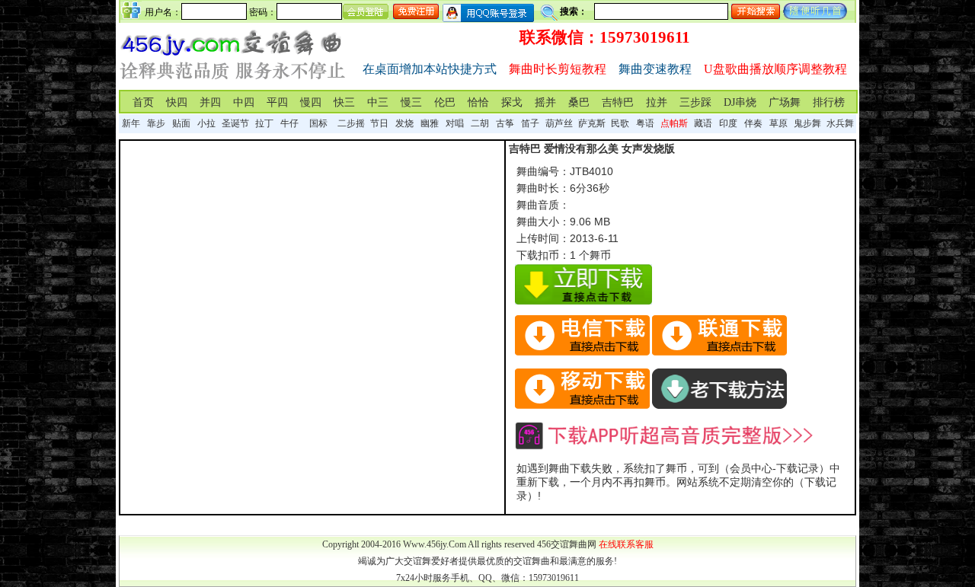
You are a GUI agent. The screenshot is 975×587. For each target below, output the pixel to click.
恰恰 (478, 102)
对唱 (455, 123)
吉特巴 (618, 102)
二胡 (480, 123)
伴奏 (753, 123)
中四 (243, 102)
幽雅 (429, 123)
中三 (377, 102)
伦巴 (445, 102)
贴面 (181, 123)
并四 (210, 102)
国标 (318, 123)
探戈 (512, 102)
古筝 (505, 123)
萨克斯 (592, 123)
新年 (131, 123)
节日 (379, 123)
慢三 (411, 102)
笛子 (530, 123)
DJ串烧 (740, 102)
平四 (277, 102)
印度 (728, 123)
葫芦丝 (559, 123)
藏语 (703, 123)
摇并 (545, 102)
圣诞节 (235, 123)
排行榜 (829, 102)
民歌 (620, 123)
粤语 (645, 123)
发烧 (404, 123)
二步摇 (351, 123)
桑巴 (579, 102)
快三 (344, 102)
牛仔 (289, 123)
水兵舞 (840, 123)
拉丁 (264, 123)
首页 (143, 102)
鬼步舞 (807, 123)
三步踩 (695, 102)
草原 (778, 123)
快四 (176, 102)
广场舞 (785, 102)
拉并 (656, 102)
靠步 (156, 123)
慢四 (310, 102)
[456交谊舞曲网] (233, 82)
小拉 (206, 123)
